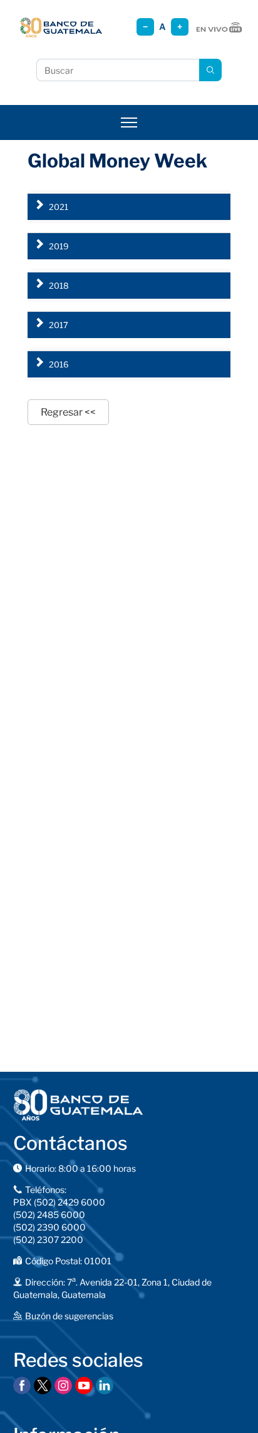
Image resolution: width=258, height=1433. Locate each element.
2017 (58, 325)
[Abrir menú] (129, 122)
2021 (58, 207)
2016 (59, 364)
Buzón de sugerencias (69, 1316)
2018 (59, 286)
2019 (59, 246)
